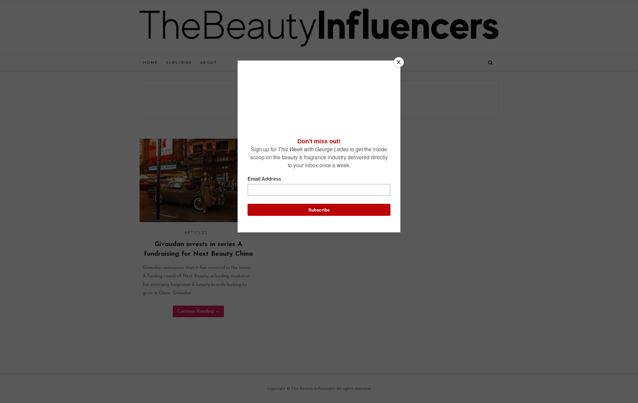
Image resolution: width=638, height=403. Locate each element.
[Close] (399, 62)
